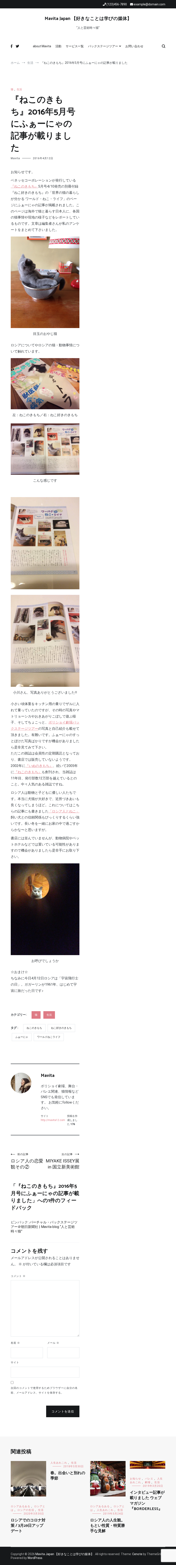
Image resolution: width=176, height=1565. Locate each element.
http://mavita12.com (53, 1120)
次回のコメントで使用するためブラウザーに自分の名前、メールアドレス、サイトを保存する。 (44, 1390)
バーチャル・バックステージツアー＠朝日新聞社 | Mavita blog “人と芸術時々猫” (44, 1226)
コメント (18, 1276)
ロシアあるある (20, 1506)
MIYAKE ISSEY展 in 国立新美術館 (62, 1161)
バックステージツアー (103, 46)
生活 (19, 89)
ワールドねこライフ (48, 1036)
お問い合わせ (134, 46)
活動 (58, 46)
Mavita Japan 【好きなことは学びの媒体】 (88, 18)
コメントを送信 (63, 1411)
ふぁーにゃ (21, 1036)
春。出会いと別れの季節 (67, 1476)
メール (53, 1342)
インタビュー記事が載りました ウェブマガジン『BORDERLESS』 (147, 1500)
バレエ (149, 1478)
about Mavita (42, 46)
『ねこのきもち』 (24, 186)
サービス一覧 (75, 46)
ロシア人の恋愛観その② (27, 1161)
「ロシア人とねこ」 (64, 811)
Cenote (137, 1554)
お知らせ (135, 1478)
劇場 (147, 1482)
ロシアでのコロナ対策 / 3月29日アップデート (28, 1525)
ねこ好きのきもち (61, 1027)
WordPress (34, 1558)
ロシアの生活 (25, 1510)
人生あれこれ (58, 1462)
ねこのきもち (34, 1027)
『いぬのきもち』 (39, 766)
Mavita (15, 158)
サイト (15, 1362)
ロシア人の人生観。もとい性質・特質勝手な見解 (107, 1525)
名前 (15, 1342)
